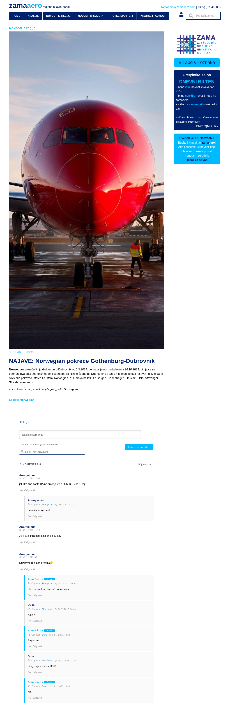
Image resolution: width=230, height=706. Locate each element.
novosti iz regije (58, 15)
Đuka (44, 635)
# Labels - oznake (197, 62)
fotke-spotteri (122, 15)
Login (25, 422)
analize (33, 15)
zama (39, 5)
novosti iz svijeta (90, 15)
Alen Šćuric (47, 609)
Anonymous (48, 504)
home (16, 15)
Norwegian (27, 399)
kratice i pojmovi (153, 15)
